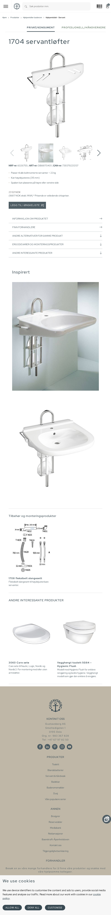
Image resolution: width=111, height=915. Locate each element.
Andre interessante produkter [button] (32, 252)
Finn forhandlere (23, 227)
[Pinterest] (55, 747)
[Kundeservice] (106, 819)
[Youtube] (69, 747)
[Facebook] (40, 747)
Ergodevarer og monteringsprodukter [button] (37, 244)
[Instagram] (62, 747)
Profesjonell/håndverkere (84, 27)
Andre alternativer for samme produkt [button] (37, 235)
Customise (55, 907)
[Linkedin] (47, 747)
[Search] (25, 6)
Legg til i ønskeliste (25, 205)
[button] (99, 153)
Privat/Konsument (41, 27)
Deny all (33, 907)
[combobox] (59, 6)
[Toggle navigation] (6, 6)
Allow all (12, 907)
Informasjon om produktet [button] (30, 218)
